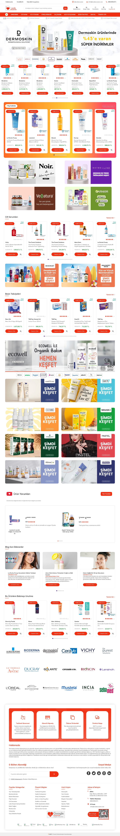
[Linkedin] (109, 773)
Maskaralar (12, 809)
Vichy (7, 242)
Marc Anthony (55, 621)
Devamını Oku (15, 584)
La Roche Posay (94, 81)
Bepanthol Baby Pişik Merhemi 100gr (77, 84)
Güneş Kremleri (46, 14)
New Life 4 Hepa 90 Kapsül (13, 321)
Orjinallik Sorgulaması (41, 806)
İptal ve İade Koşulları (41, 799)
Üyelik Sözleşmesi (40, 794)
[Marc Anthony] (60, 38)
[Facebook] (88, 773)
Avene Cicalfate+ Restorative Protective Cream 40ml (42, 84)
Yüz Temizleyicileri (14, 791)
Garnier (77, 621)
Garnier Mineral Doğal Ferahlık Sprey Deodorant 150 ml (82, 624)
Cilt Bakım (24, 14)
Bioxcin (54, 138)
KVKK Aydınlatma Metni (42, 804)
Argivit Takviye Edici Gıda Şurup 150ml (68, 531)
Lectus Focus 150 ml (34, 321)
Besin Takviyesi (83, 14)
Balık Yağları (12, 806)
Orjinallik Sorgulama (33, 2)
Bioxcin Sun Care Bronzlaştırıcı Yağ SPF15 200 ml (59, 141)
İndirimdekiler (65, 796)
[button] (52, 97)
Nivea (30, 621)
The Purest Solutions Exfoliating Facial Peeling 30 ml (59, 245)
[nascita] (60, 356)
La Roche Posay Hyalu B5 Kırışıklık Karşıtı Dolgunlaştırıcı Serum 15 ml (106, 245)
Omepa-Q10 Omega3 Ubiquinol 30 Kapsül (58, 322)
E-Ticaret (54, 834)
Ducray (76, 138)
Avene (38, 81)
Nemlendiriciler (13, 794)
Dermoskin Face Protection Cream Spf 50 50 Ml (59, 84)
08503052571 (112, 2)
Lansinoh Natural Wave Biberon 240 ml (36, 141)
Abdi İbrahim (111, 81)
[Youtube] (99, 773)
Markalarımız (65, 806)
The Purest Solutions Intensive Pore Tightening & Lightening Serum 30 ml (36, 245)
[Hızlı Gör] (22, 150)
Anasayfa (64, 791)
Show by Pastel (10, 621)
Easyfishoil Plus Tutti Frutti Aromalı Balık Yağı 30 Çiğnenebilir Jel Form (82, 322)
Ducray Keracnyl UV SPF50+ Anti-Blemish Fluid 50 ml (82, 141)
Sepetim (63, 801)
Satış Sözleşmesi (40, 796)
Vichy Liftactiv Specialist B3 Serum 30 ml (13, 245)
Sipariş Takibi (65, 804)
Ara (65, 8)
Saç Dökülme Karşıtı (15, 813)
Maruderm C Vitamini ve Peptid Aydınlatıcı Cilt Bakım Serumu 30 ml (83, 245)
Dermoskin (57, 81)
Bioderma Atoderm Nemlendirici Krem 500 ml (24, 84)
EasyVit (77, 319)
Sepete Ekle (7, 93)
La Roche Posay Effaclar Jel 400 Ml (94, 84)
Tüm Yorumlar (106, 494)
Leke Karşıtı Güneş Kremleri (17, 804)
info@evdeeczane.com (96, 2)
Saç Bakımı (57, 14)
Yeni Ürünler (65, 794)
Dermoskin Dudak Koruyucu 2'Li (106, 624)
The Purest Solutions (34, 242)
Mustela (98, 138)
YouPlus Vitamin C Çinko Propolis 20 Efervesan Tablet (112, 84)
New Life (8, 319)
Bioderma (5, 81)
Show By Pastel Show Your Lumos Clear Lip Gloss (13, 624)
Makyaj (93, 14)
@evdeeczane (78, 2)
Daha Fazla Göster (108, 106)
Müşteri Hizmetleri (66, 799)
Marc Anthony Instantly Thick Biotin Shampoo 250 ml (59, 624)
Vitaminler (12, 811)
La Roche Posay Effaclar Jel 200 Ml (15, 141)
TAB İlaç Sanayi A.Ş (34, 319)
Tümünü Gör (102, 14)
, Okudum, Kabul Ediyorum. (24, 779)
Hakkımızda (9, 2)
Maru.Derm (78, 242)
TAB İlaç (54, 319)
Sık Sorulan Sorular (41, 809)
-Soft (50, 834)
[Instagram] (104, 773)
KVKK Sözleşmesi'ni (16, 779)
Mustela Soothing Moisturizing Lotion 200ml (104, 141)
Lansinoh (32, 138)
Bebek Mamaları (14, 796)
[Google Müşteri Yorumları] (56, 817)
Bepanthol (75, 81)
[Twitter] (94, 773)
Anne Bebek (14, 14)
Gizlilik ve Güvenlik (40, 801)
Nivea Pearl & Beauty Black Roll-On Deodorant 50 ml (36, 624)
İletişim (63, 809)
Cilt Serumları (13, 801)
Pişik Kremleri (13, 799)
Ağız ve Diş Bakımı (69, 14)
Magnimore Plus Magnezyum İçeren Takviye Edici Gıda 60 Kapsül (106, 322)
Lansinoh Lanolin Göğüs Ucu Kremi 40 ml (15, 531)
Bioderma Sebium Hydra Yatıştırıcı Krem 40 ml (7, 84)
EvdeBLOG (20, 2)
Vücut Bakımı (34, 14)
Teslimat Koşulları (40, 791)
